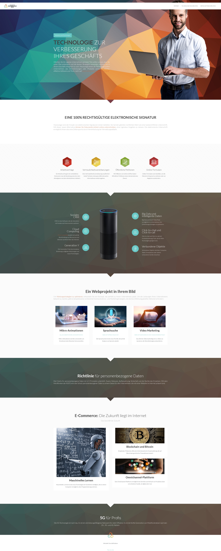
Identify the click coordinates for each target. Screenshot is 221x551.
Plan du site (110, 550)
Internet (176, 6)
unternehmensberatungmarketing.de (95, 71)
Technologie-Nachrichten (190, 6)
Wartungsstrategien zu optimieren (70, 296)
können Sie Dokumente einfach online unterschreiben (96, 127)
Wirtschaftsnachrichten (208, 6)
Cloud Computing (63, 235)
